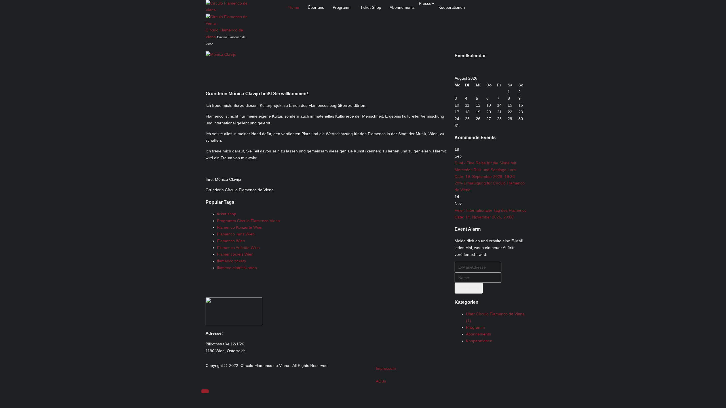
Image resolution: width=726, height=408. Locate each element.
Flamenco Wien (231, 241)
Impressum (386, 368)
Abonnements (402, 7)
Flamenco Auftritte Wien (238, 247)
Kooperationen (451, 7)
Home (293, 7)
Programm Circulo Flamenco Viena (248, 220)
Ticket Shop (370, 7)
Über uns (316, 7)
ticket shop (226, 214)
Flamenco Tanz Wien (236, 234)
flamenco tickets (231, 261)
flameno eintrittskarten (237, 267)
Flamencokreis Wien (235, 254)
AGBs (381, 381)
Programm (342, 7)
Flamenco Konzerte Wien (239, 227)
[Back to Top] (205, 391)
